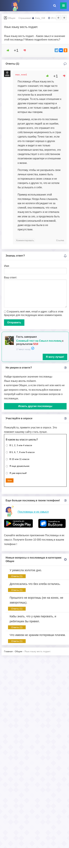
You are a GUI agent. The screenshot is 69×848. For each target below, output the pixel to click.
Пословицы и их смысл (33, 511)
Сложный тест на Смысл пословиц (38, 340)
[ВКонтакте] (61, 50)
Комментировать (25, 240)
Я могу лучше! (55, 356)
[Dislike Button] (23, 50)
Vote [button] (9, 480)
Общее (11, 18)
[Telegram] (56, 50)
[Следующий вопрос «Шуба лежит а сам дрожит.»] (64, 17)
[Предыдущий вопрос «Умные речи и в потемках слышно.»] (58, 17)
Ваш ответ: (10, 277)
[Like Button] (7, 50)
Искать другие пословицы (35, 406)
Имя (6, 266)
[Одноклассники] (65, 50)
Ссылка (60, 240)
